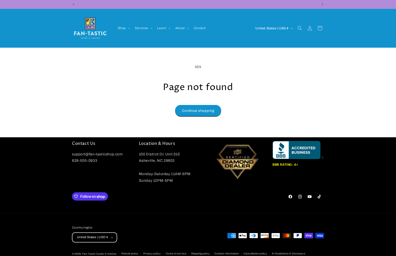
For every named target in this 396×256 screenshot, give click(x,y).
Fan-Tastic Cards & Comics (99, 253)
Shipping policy (200, 253)
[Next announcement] (322, 4)
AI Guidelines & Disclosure (288, 253)
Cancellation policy (255, 253)
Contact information (226, 253)
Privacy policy (152, 253)
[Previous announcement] (74, 4)
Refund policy (129, 253)
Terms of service (175, 253)
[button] (123, 28)
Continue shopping (198, 111)
